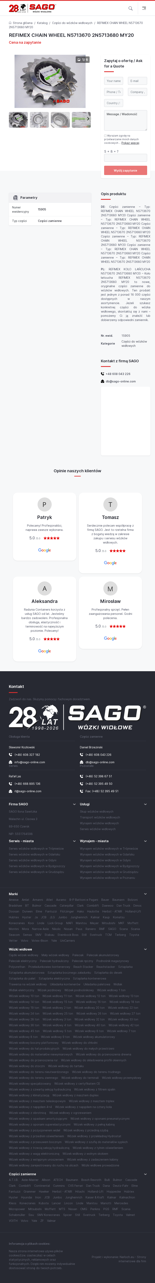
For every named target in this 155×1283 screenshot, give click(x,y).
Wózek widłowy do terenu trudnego (96, 1072)
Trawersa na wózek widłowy (28, 984)
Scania (135, 929)
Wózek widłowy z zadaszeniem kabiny (92, 1159)
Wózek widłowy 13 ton (124, 996)
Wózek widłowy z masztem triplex (91, 1101)
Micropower (17, 1209)
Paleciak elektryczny (23, 961)
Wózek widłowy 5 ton (57, 1031)
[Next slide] (88, 118)
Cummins (59, 1185)
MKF (121, 923)
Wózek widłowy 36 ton (24, 1025)
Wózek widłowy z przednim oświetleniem (36, 1136)
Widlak (117, 984)
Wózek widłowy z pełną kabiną (94, 1124)
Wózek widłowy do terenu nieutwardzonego (39, 1072)
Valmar (51, 1220)
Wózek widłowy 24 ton (24, 1013)
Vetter (13, 940)
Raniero (91, 929)
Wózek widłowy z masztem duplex (75, 1095)
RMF (102, 929)
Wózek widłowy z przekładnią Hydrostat (94, 1136)
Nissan (68, 929)
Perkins (95, 1209)
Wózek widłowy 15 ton (57, 1001)
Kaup (106, 917)
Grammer (30, 1191)
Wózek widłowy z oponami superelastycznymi (39, 1124)
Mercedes (121, 1203)
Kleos (12, 1203)
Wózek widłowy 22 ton (123, 1007)
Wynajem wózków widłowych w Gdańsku (107, 854)
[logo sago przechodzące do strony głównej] (32, 8)
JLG (52, 917)
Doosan (14, 911)
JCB (43, 917)
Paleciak (78, 955)
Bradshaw (15, 905)
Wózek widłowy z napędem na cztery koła (83, 1107)
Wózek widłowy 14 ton (24, 1001)
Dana (106, 1185)
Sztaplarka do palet (22, 978)
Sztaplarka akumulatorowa (26, 972)
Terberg (120, 934)
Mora (25, 929)
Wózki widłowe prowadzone (100, 1165)
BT (27, 905)
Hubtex (14, 917)
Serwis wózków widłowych (98, 829)
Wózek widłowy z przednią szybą (85, 1130)
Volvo (24, 940)
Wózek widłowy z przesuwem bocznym (35, 1142)
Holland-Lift (133, 911)
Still (84, 934)
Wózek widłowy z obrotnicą (27, 1112)
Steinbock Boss (68, 934)
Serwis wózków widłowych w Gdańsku (34, 854)
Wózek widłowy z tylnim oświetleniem (98, 1147)
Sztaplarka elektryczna (54, 978)
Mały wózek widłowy (55, 955)
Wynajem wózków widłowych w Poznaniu (107, 877)
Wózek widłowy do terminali (80, 1077)
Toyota (134, 934)
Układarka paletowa (97, 984)
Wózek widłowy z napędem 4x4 (30, 1107)
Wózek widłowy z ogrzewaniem (70, 1112)
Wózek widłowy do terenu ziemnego (33, 1077)
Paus (79, 929)
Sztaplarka (125, 966)
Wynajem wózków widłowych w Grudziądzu (109, 872)
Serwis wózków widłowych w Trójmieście (36, 848)
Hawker (44, 1191)
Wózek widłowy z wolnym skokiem (85, 1153)
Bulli (107, 1180)
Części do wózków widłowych (72, 23)
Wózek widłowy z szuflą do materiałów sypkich (96, 1142)
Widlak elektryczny (21, 990)
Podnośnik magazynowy (112, 961)
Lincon (68, 1203)
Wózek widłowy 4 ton (57, 1025)
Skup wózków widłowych (96, 811)
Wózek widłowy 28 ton (24, 1019)
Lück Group (55, 923)
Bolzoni (133, 899)
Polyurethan (17, 966)
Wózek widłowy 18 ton (124, 1001)
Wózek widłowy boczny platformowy (34, 1042)
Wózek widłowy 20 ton (89, 1007)
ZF (42, 1220)
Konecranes (17, 923)
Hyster (26, 917)
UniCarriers (67, 940)
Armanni (37, 899)
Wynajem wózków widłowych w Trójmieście (109, 848)
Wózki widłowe (20, 949)
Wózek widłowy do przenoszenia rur (33, 1060)
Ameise (14, 899)
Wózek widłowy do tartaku (66, 1066)
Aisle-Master (30, 1180)
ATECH (58, 1180)
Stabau (49, 934)
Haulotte (93, 911)
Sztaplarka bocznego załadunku (69, 972)
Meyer (94, 923)
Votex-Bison (39, 940)
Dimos (137, 905)
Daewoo (107, 905)
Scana (123, 929)
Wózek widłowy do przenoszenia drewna (103, 1054)
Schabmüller (17, 1215)
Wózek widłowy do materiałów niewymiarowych (41, 1054)
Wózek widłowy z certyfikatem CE (77, 1083)
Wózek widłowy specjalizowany (30, 1083)
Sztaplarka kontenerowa (89, 978)
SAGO (112, 929)
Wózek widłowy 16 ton (91, 1001)
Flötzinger (67, 911)
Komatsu (119, 917)
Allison (46, 1180)
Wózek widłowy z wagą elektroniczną (34, 1153)
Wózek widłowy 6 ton (89, 1031)
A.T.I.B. (13, 1180)
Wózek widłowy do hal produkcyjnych (34, 1048)
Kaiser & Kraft (95, 1197)
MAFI (69, 923)
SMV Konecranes (48, 1215)
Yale (54, 940)
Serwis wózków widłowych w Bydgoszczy (37, 866)
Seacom (14, 934)
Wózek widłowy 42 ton (124, 1025)
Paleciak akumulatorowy (103, 955)
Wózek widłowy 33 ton (123, 1019)
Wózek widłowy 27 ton (125, 1013)
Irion (38, 1197)
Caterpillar (67, 905)
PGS (106, 1209)
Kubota (44, 1203)
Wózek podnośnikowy (79, 990)
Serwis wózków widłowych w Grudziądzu (36, 872)
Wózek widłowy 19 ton (24, 1007)
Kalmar (95, 917)
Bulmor (36, 905)
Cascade (51, 905)
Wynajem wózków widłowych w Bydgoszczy (109, 866)
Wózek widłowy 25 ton (58, 1013)
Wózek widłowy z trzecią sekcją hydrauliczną (39, 1147)
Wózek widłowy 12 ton (90, 996)
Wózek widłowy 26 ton (91, 1013)
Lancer (56, 1203)
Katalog (42, 23)
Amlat (25, 899)
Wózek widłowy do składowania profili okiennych (93, 1060)
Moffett (133, 923)
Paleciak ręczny (82, 961)
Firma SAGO (18, 804)
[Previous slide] (12, 118)
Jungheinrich (79, 917)
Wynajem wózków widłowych (99, 823)
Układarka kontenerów (65, 984)
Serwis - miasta (21, 841)
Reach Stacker (83, 966)
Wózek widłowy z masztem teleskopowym (37, 1101)
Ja (36, 917)
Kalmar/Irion (127, 1197)
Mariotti (106, 1203)
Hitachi (80, 1191)
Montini (14, 929)
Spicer (67, 1215)
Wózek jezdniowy (49, 990)
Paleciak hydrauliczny (54, 961)
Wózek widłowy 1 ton (111, 990)
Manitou (81, 923)
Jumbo (62, 917)
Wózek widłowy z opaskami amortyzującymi (38, 1118)
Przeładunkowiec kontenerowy (49, 966)
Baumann (118, 899)
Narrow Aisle (40, 929)
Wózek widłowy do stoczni (27, 1066)
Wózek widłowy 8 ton (23, 1037)
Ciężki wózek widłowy (23, 955)
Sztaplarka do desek (108, 972)
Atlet (49, 899)
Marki (13, 894)
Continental (42, 1185)
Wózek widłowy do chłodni (79, 1042)
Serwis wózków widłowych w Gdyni (32, 860)
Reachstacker (105, 966)
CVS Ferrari (75, 1185)
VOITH (13, 1220)
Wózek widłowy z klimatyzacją (29, 1095)
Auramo (61, 899)
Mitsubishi (108, 923)
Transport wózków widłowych (100, 817)
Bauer (105, 899)
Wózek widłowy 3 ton (57, 1019)
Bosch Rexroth (91, 1180)
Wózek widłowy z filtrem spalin (94, 1089)
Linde (40, 923)
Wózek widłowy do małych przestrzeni (88, 1048)
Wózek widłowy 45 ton (24, 1031)
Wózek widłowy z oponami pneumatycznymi (100, 1118)
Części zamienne (50, 221)
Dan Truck (123, 905)
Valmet (130, 1215)
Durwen (27, 911)
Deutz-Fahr (120, 1185)
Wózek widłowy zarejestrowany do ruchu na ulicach (43, 1165)
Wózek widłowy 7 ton (121, 1031)
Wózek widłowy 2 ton (56, 1007)
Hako (80, 911)
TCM (108, 934)
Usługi (85, 804)
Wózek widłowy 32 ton (89, 1019)
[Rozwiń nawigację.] (144, 8)
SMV (38, 934)
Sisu (31, 1215)
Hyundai (26, 1197)
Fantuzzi (51, 911)
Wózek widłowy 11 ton (57, 996)
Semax (27, 934)
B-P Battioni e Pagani (83, 899)
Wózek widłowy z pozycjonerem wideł (34, 1130)
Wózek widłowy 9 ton (55, 1037)
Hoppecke (114, 1191)
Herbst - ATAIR (112, 911)
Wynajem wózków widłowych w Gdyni (105, 860)
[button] (130, 8)
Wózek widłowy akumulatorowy (94, 1037)
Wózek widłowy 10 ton (24, 996)
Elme (39, 911)
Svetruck (96, 934)
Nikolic (56, 929)
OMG (83, 1209)
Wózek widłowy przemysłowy (121, 1077)
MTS (62, 1209)
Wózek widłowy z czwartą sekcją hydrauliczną (40, 1089)
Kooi (31, 923)
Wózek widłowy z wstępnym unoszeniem (36, 1159)
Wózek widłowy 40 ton (90, 1025)
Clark (80, 905)
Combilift (93, 905)
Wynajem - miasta (94, 841)
